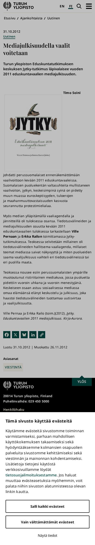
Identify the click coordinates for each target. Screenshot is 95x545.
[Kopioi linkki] (41, 334)
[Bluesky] (24, 334)
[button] (88, 6)
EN (62, 6)
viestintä (13, 367)
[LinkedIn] (32, 334)
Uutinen (53, 18)
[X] (15, 334)
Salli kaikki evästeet (47, 506)
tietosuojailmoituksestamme (31, 475)
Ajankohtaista (31, 18)
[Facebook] (6, 334)
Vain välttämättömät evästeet (47, 522)
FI (70, 6)
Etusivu (9, 18)
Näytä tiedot (47, 535)
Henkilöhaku (13, 409)
